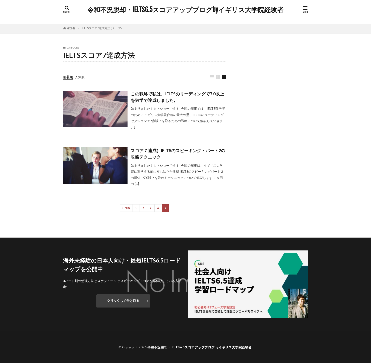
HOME (71, 28)
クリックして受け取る (123, 300)
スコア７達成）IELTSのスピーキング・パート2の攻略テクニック (178, 153)
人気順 (80, 77)
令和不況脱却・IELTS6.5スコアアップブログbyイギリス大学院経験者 (185, 9)
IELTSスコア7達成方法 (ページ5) (102, 28)
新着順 (68, 77)
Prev (127, 208)
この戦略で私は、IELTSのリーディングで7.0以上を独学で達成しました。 (177, 97)
